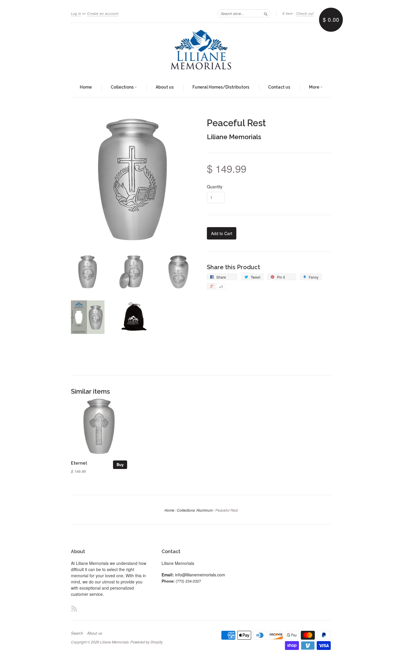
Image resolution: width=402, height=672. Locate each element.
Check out (305, 13)
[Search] (266, 13)
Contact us (279, 87)
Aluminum (205, 510)
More (314, 87)
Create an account (103, 13)
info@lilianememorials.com (200, 575)
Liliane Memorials (234, 137)
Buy (120, 464)
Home (86, 87)
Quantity (214, 186)
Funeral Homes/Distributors (220, 87)
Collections (122, 87)
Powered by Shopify (146, 641)
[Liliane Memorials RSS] (74, 608)
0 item (288, 13)
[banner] (201, 50)
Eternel (79, 462)
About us (165, 87)
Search (77, 633)
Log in (76, 13)
